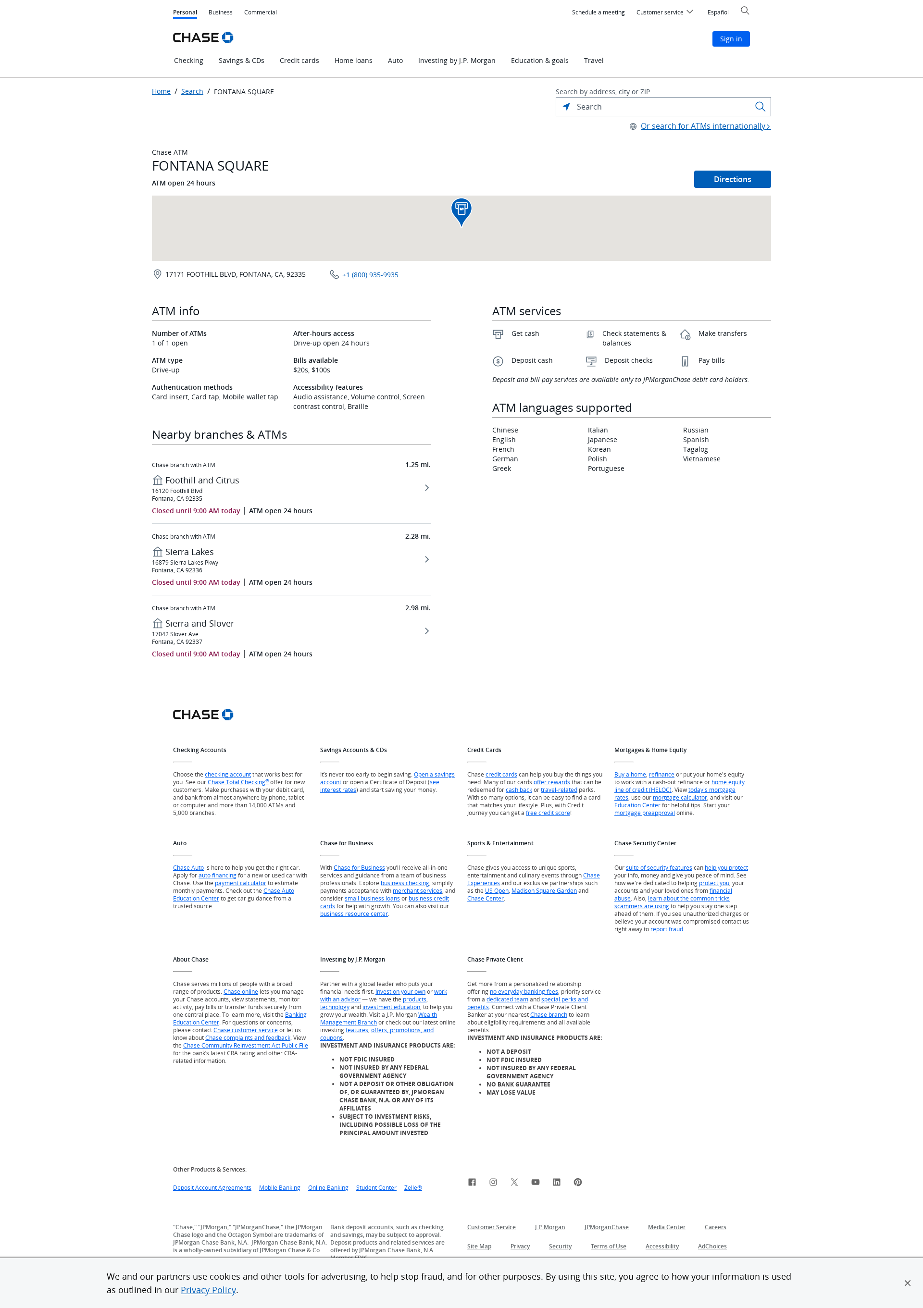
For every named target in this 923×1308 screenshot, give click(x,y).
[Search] (760, 106)
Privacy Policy (208, 1290)
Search (192, 91)
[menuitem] (598, 12)
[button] (907, 1283)
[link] (472, 1183)
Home (161, 91)
